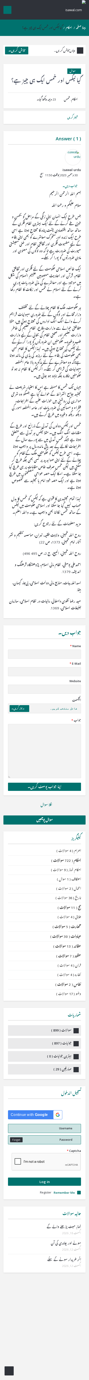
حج (69, 907)
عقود (68, 956)
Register (45, 1192)
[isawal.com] (73, 10)
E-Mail (75, 663)
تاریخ (68, 898)
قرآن (69, 965)
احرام (68, 851)
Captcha (74, 1151)
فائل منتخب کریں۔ (63, 708)
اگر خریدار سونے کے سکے (64, 1259)
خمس (67, 99)
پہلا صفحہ (81, 28)
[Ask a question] (9, 1370)
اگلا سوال (46, 805)
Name (75, 646)
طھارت (66, 926)
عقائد (67, 946)
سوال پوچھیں (45, 820)
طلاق (69, 917)
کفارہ (69, 975)
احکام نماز (66, 870)
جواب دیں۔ (70, 186)
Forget (16, 1139)
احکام (69, 28)
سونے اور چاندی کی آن (66, 1243)
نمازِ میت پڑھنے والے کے (64, 1227)
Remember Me (64, 1193)
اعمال (68, 888)
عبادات (65, 936)
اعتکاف (69, 879)
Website (75, 681)
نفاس (68, 984)
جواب (76, 720)
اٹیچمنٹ (76, 700)
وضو (68, 994)
